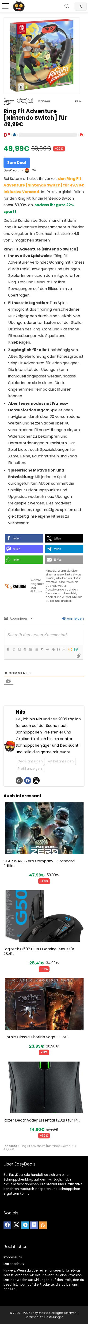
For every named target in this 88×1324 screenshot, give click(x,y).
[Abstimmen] (81, 135)
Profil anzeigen (30, 768)
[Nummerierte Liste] (30, 649)
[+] (64, 649)
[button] (24, 538)
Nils (33, 170)
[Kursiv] (13, 649)
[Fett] (8, 649)
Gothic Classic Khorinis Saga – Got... (36, 1037)
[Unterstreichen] (19, 649)
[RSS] (43, 1225)
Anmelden (75, 618)
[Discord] (34, 1225)
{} (58, 649)
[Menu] (5, 6)
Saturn (45, 101)
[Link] (53, 649)
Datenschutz (14, 1263)
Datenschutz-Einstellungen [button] (44, 1317)
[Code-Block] (47, 649)
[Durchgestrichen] (25, 649)
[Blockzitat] (42, 649)
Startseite (10, 1146)
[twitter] (16, 1225)
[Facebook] (7, 1225)
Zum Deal (16, 162)
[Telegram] (25, 1225)
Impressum (13, 1257)
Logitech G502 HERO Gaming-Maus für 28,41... (39, 951)
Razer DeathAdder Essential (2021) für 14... (42, 1120)
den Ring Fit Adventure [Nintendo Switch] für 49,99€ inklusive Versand (44, 185)
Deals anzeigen (30, 761)
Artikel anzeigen (61, 761)
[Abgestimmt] (14, 135)
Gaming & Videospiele (25, 100)
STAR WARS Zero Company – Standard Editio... (39, 863)
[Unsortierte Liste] (36, 649)
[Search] (67, 6)
